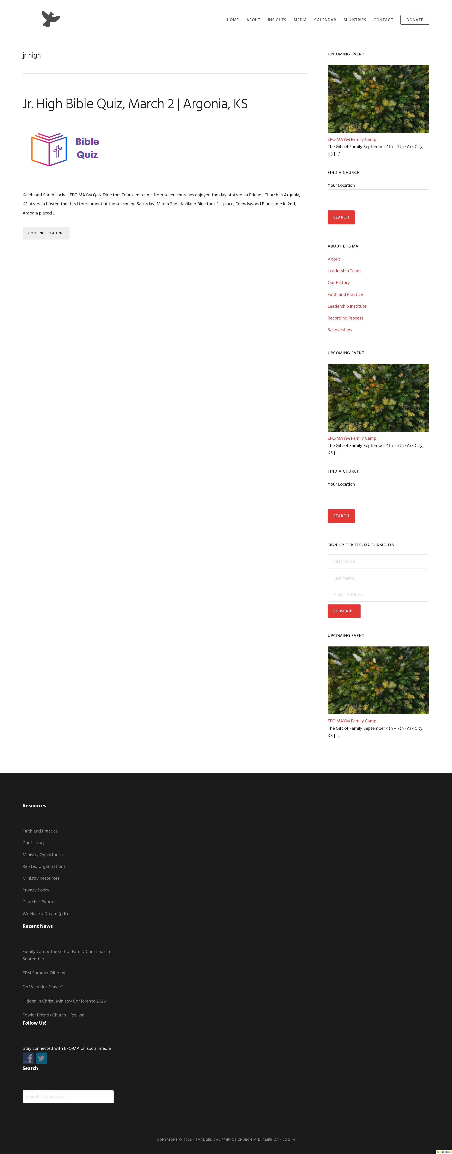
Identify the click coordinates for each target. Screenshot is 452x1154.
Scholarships (340, 330)
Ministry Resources (41, 878)
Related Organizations (44, 866)
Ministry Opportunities (45, 855)
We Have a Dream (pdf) (45, 914)
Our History (339, 283)
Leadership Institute (347, 306)
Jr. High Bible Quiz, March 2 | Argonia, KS (135, 104)
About (334, 259)
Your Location (341, 185)
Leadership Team (344, 271)
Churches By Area (40, 902)
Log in (289, 1140)
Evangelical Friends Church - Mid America (51, 19)
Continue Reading (46, 233)
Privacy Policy (36, 890)
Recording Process (345, 318)
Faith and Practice (345, 294)
